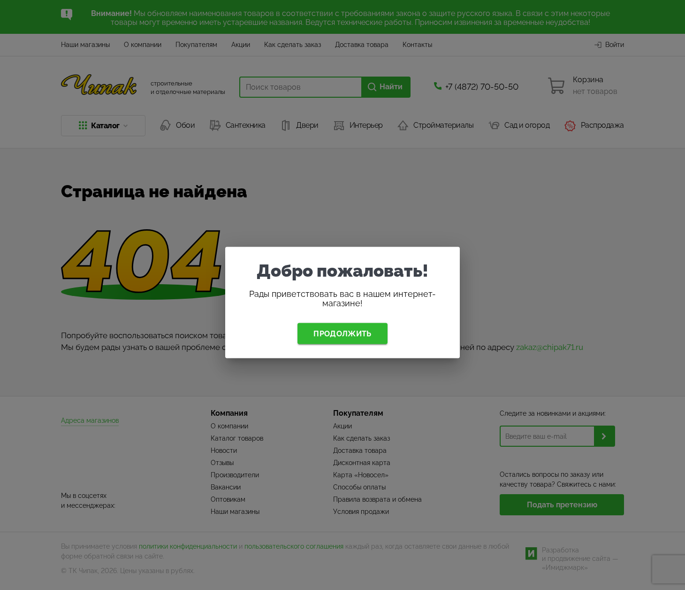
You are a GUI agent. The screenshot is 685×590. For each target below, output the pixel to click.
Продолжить (342, 333)
